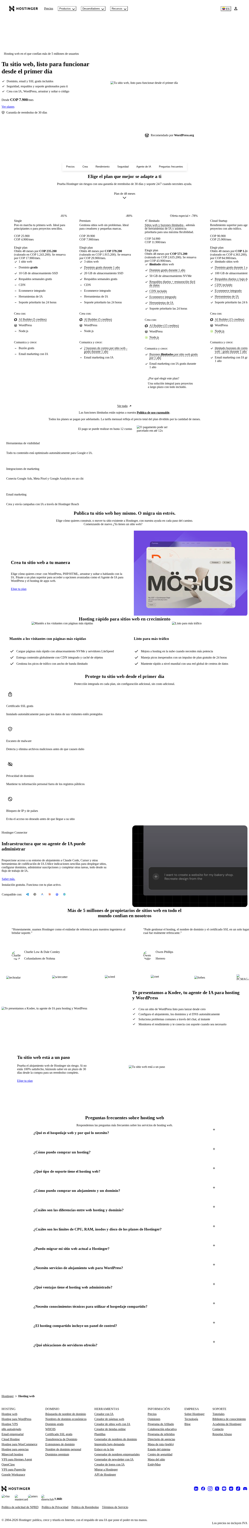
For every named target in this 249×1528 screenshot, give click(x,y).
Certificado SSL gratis (58, 1434)
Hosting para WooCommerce (19, 1444)
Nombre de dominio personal (63, 1449)
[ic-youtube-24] (224, 1488)
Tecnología (191, 1419)
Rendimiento (103, 166)
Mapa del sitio (156, 1459)
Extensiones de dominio (60, 1444)
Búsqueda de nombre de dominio (65, 1414)
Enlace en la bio (104, 1449)
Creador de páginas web (109, 1419)
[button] (124, 1132)
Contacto (218, 1429)
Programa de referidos (161, 1434)
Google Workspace (13, 1474)
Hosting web (9, 1414)
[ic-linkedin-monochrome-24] (196, 1488)
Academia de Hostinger (226, 1424)
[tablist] (124, 524)
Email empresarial (13, 1434)
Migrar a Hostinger (106, 1469)
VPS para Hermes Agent (17, 1459)
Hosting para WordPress (16, 1419)
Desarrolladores (91, 8)
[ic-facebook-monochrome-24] (203, 1488)
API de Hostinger (105, 1474)
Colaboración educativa (162, 1429)
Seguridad (123, 166)
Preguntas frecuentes (171, 166)
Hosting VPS (10, 1424)
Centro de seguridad (160, 1454)
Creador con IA (104, 1414)
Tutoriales (218, 1414)
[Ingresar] (236, 8)
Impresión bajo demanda (109, 1444)
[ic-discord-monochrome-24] (245, 1488)
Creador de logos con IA (109, 1464)
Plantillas (99, 1434)
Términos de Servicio (115, 1507)
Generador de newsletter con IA (114, 1459)
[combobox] (124, 196)
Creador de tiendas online (110, 1429)
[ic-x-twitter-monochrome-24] (217, 1488)
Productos (65, 8)
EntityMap (154, 1464)
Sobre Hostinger (194, 1414)
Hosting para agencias (15, 1449)
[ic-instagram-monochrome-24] (210, 1488)
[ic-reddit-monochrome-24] (231, 1488)
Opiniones (154, 1419)
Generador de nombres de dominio (115, 1439)
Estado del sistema (159, 1449)
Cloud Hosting (11, 1439)
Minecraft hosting (12, 1454)
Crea (85, 166)
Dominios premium (57, 1454)
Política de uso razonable (153, 412)
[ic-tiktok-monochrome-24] (238, 1488)
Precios (48, 8)
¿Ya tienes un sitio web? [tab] (127, 524)
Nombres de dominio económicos (66, 1419)
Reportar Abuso (222, 1434)
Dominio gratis (54, 1424)
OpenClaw (8, 1464)
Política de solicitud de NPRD (20, 1507)
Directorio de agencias (161, 1439)
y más (58, 1498)
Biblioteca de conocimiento (229, 1419)
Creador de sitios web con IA (112, 1424)
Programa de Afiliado (161, 1424)
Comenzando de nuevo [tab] (98, 524)
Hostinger (8, 1396)
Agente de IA (143, 166)
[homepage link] (23, 8)
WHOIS (50, 1429)
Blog (187, 1424)
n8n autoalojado (11, 1429)
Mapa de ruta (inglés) (161, 1444)
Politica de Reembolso (85, 1507)
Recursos (117, 8)
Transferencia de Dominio (61, 1439)
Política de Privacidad (55, 1507)
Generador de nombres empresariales (117, 1454)
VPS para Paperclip (14, 1469)
